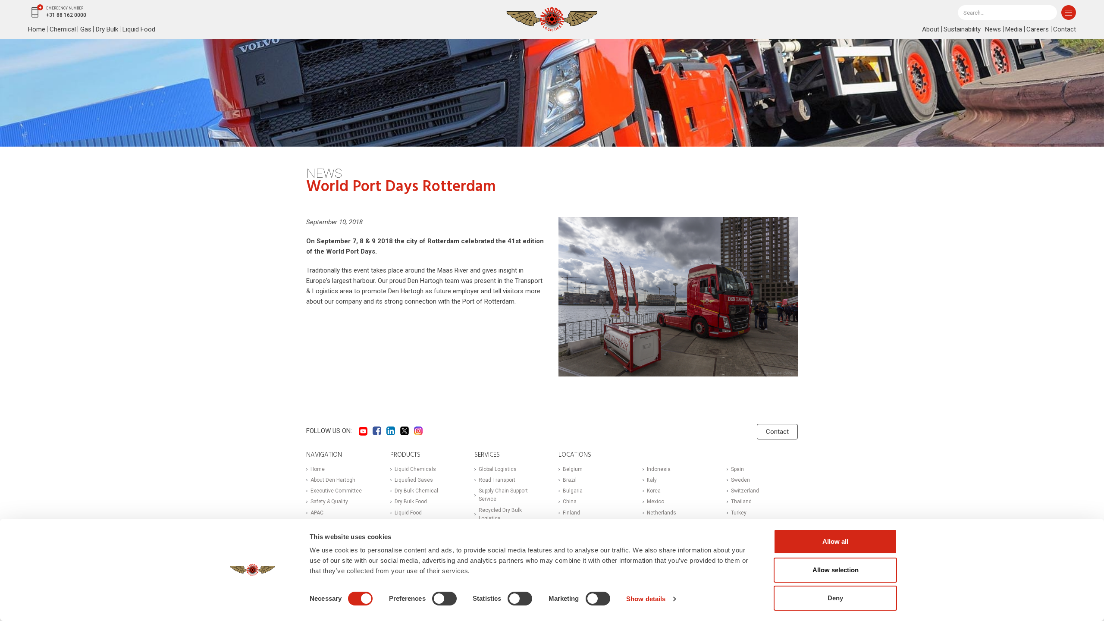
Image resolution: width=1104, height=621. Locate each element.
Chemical (63, 29)
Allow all (835, 541)
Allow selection (835, 570)
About (930, 29)
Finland (571, 513)
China (570, 502)
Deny (835, 598)
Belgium (573, 469)
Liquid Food (138, 29)
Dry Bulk (107, 29)
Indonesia (659, 469)
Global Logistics (498, 469)
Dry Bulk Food (411, 502)
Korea (654, 491)
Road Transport (497, 480)
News (993, 29)
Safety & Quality (329, 502)
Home (36, 29)
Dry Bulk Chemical (416, 491)
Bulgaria (573, 491)
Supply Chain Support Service (503, 495)
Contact (1064, 29)
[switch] (444, 598)
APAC (316, 513)
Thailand (741, 502)
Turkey (738, 513)
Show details (645, 598)
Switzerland (745, 491)
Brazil (570, 480)
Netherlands (661, 513)
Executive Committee (336, 491)
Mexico (655, 502)
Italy (652, 480)
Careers (1037, 29)
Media (1013, 29)
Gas (85, 29)
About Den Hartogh (332, 480)
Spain (737, 469)
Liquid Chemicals (415, 469)
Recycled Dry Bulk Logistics (500, 514)
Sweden (740, 480)
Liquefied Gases (414, 480)
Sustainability (962, 29)
